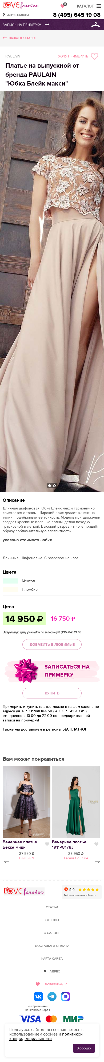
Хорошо (84, 1048)
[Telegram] (52, 996)
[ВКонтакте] (38, 996)
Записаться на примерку (67, 671)
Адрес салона (18, 14)
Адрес (55, 972)
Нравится (47, 844)
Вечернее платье (20, 844)
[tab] (49, 485)
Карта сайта (52, 959)
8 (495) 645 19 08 (77, 15)
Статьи (52, 907)
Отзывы (52, 920)
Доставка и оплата (52, 946)
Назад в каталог (22, 38)
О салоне (52, 933)
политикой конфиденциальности (46, 1036)
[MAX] (65, 996)
